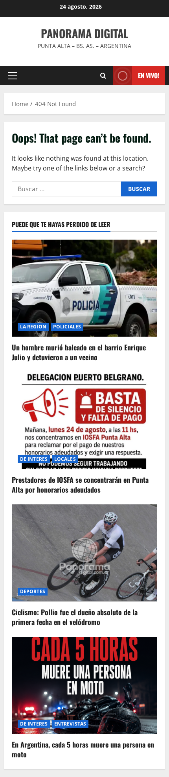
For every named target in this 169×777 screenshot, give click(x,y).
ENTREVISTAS (70, 723)
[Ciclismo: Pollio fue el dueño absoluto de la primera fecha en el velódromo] (84, 552)
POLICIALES (67, 326)
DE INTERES (34, 459)
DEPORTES (32, 591)
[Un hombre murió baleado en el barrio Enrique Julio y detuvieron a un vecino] (84, 288)
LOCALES (65, 459)
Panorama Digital (84, 33)
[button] (12, 76)
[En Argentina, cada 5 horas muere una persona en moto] (84, 685)
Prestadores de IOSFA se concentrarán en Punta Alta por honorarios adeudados (80, 485)
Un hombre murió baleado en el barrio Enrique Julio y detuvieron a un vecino (79, 352)
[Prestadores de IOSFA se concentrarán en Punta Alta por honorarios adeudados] (84, 420)
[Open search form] (103, 75)
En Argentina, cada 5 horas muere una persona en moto (83, 749)
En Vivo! (148, 75)
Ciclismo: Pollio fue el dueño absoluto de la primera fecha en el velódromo (75, 617)
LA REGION (33, 326)
